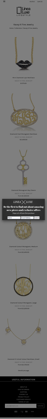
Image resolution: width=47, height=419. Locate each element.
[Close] (45, 199)
